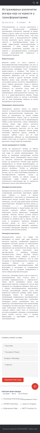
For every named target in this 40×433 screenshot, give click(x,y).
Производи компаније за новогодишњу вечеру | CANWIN (14, 399)
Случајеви (6, 393)
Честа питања (23, 393)
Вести (14, 393)
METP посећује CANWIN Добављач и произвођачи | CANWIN (30, 408)
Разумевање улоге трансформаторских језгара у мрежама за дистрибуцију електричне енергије (30, 399)
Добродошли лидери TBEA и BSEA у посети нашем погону (11, 408)
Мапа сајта (33, 429)
